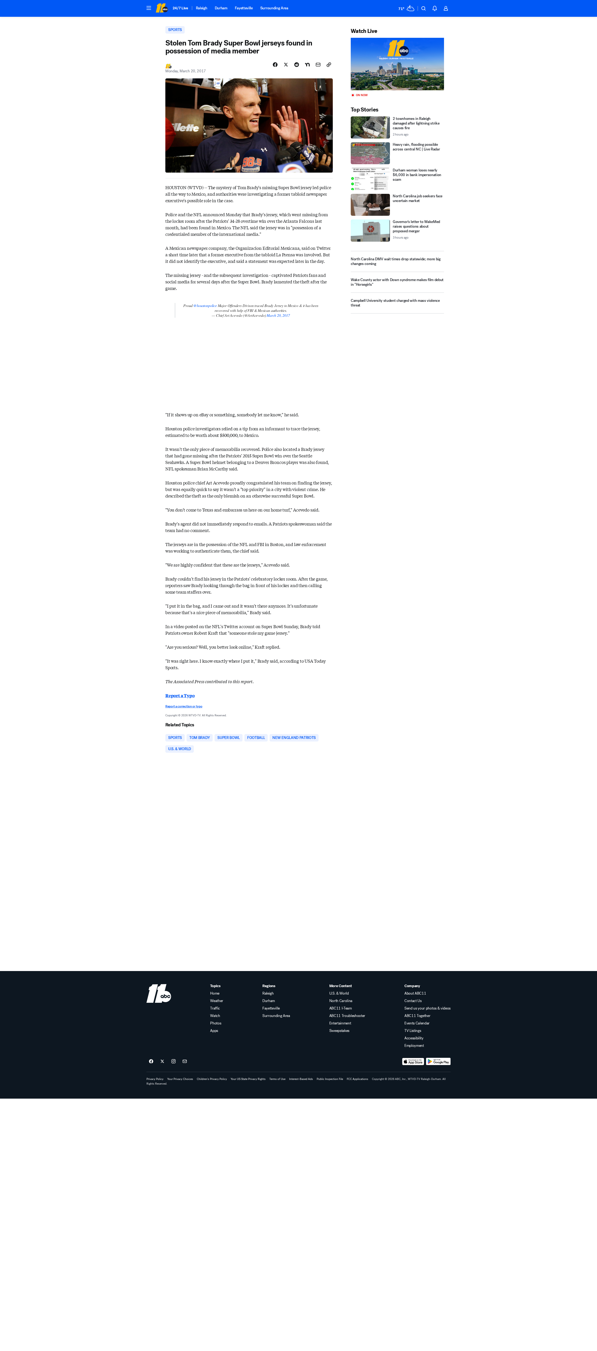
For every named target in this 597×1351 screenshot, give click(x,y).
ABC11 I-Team (340, 1008)
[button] (149, 8)
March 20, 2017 (278, 315)
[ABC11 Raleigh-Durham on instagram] (173, 1061)
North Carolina (341, 1001)
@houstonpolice (205, 305)
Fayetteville (244, 8)
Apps (214, 1031)
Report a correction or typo (183, 706)
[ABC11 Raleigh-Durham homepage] (162, 8)
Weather (216, 1001)
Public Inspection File (330, 1079)
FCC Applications (357, 1079)
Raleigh (201, 8)
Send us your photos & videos (427, 1008)
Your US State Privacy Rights (248, 1079)
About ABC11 (415, 993)
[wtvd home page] (158, 993)
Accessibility (413, 1038)
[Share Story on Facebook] (275, 65)
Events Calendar (417, 1023)
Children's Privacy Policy (212, 1079)
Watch (215, 1016)
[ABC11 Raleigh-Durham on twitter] (162, 1061)
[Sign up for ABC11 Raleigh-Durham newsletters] (184, 1061)
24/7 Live (180, 8)
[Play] (397, 64)
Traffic (215, 1008)
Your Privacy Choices (180, 1079)
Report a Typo (180, 695)
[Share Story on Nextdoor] (307, 65)
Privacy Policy (154, 1079)
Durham (221, 8)
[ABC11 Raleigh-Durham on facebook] (151, 1061)
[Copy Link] (329, 65)
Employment (414, 1046)
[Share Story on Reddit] (297, 65)
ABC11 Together (417, 1016)
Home (214, 993)
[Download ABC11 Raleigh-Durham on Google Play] (438, 1061)
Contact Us (413, 1001)
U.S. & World (339, 993)
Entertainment (340, 1023)
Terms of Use (277, 1079)
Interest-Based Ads (301, 1079)
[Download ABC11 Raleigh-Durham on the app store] (413, 1061)
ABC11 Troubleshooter (347, 1016)
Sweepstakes (339, 1031)
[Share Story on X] (286, 65)
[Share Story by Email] (318, 65)
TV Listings (412, 1031)
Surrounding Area (274, 8)
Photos (215, 1023)
